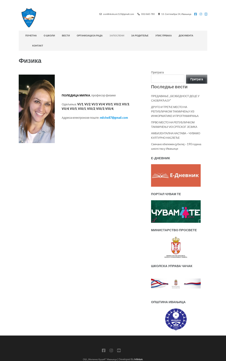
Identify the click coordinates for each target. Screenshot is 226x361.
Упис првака (163, 35)
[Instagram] (201, 14)
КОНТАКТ (37, 45)
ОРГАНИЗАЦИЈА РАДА (90, 35)
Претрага (157, 72)
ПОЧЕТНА (31, 35)
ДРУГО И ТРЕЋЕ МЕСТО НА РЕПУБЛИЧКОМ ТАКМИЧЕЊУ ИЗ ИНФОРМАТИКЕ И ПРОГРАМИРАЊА (175, 111)
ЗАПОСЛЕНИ (117, 35)
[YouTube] (206, 14)
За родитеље (139, 35)
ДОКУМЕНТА (186, 35)
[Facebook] (195, 14)
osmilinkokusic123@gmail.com (118, 14)
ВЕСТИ (66, 35)
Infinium (138, 359)
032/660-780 (148, 14)
